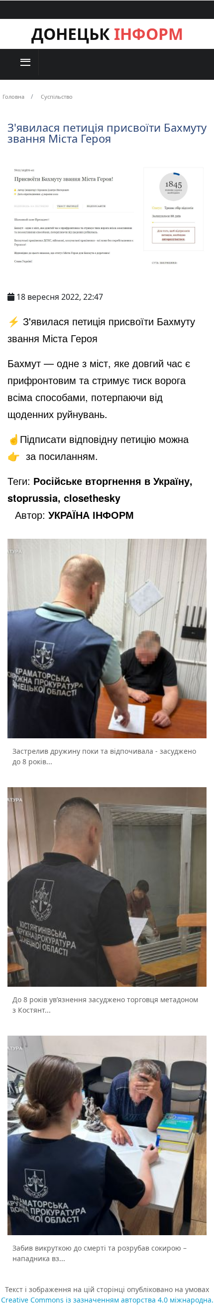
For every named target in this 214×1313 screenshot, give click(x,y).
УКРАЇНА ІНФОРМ (91, 514)
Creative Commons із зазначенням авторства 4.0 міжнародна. (107, 1300)
